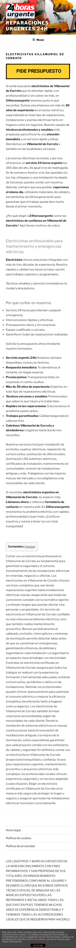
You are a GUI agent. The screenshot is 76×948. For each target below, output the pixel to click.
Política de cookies (18, 838)
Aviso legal (13, 830)
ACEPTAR (38, 945)
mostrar (30, 546)
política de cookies (36, 939)
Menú (40, 39)
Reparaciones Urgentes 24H (27, 25)
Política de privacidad (20, 846)
